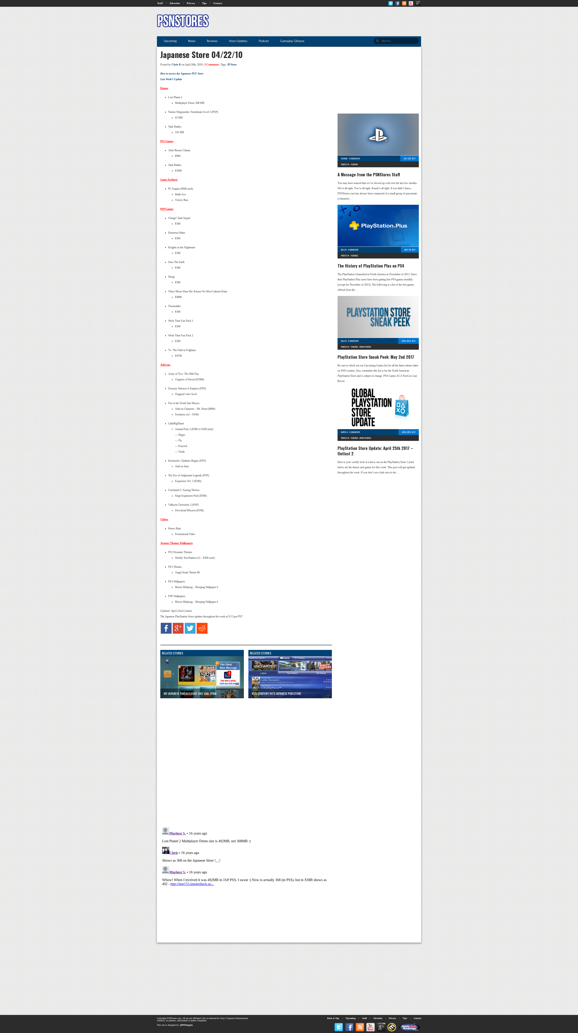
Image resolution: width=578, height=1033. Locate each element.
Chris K (176, 64)
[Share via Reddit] (202, 632)
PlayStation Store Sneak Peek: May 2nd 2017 (376, 357)
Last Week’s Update (171, 79)
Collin (344, 249)
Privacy (191, 3)
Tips (204, 3)
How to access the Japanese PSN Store (181, 73)
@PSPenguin (186, 1025)
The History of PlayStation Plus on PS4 (371, 266)
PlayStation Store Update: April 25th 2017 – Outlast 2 (375, 450)
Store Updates (365, 346)
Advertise (175, 3)
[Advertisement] (339, 21)
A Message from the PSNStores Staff (369, 174)
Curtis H (344, 432)
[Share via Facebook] (166, 632)
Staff (160, 3)
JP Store (232, 64)
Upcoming (351, 1018)
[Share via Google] (178, 632)
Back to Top (333, 1018)
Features (354, 164)
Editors (344, 158)
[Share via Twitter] (190, 632)
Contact (217, 3)
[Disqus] (243, 758)
